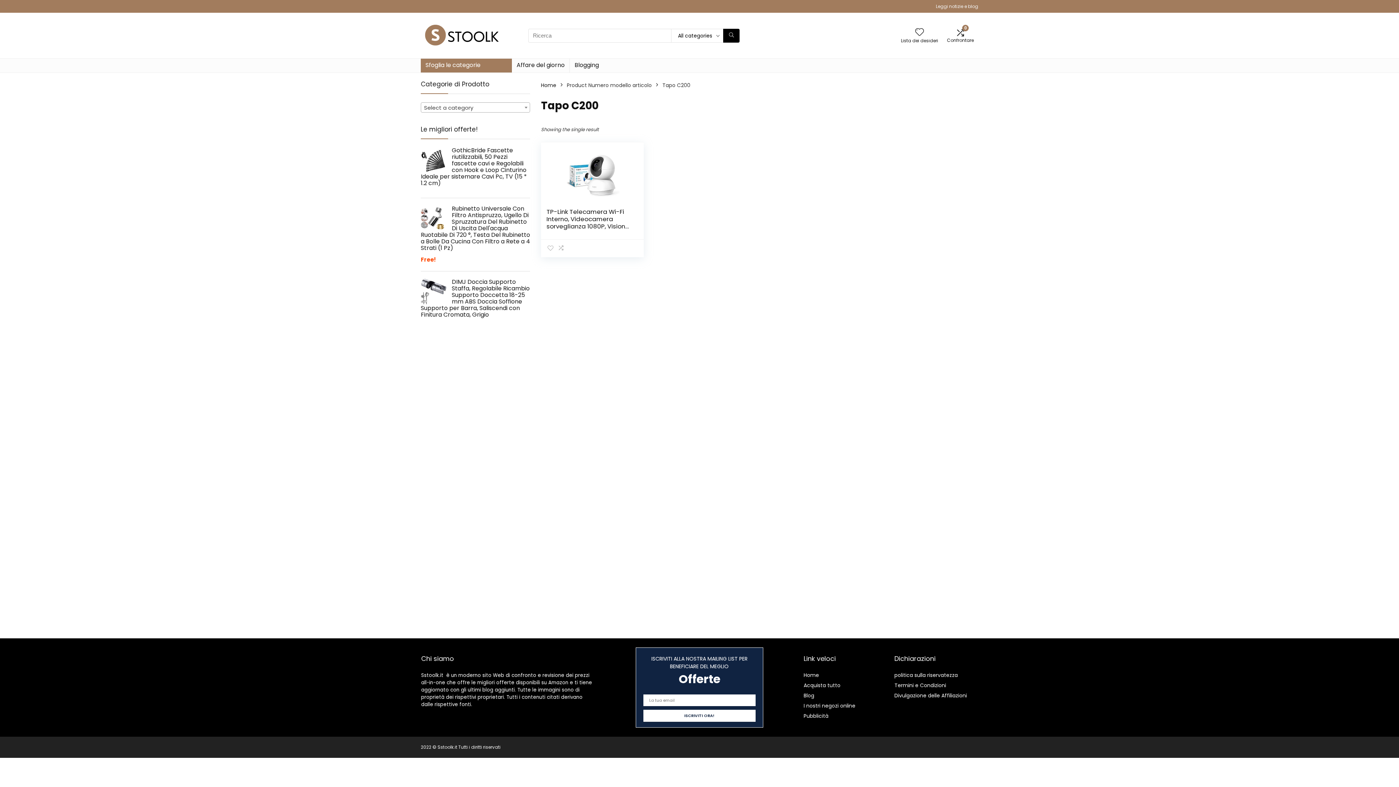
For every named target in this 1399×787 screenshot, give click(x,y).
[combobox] (475, 107)
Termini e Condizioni (920, 685)
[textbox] (475, 108)
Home (548, 85)
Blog (809, 695)
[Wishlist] (919, 33)
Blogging (587, 65)
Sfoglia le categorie (453, 65)
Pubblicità (816, 716)
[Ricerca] (731, 36)
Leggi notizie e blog (957, 6)
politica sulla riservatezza (926, 675)
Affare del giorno (541, 65)
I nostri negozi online (829, 705)
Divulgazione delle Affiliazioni (930, 695)
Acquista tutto (822, 685)
